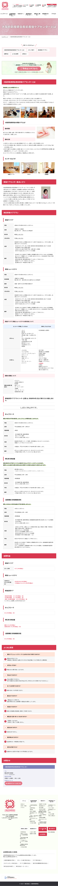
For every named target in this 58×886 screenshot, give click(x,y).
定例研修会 (23, 832)
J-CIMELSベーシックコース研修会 (24, 841)
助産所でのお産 (42, 804)
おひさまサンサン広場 (33, 819)
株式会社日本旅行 (8, 866)
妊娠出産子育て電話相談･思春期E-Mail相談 (42, 812)
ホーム (24, 800)
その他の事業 (33, 823)
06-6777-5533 (9, 773)
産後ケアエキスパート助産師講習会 (24, 835)
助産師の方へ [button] (45, 14)
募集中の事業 (33, 833)
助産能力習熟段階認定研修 (24, 845)
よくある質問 (15, 54)
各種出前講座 (42, 817)
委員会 (31, 809)
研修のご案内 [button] (37, 14)
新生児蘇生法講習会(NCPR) (24, 838)
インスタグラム (25, 5)
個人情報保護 (51, 832)
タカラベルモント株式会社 (10, 863)
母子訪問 (41, 807)
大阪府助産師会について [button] (12, 15)
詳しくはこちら (19, 234)
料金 (49, 812)
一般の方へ (42, 800)
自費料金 (6, 54)
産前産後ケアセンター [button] (29, 14)
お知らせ (23, 804)
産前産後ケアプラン (43, 50)
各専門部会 (32, 808)
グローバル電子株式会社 (23, 860)
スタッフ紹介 (31, 50)
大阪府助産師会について (33, 801)
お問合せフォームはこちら (14, 783)
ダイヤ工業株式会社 (25, 863)
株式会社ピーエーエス (22, 866)
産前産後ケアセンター (33, 813)
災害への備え (24, 805)
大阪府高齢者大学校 (9, 860)
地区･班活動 (33, 811)
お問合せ (44, 5)
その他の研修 (24, 847)
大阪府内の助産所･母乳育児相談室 (42, 823)
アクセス (54, 14)
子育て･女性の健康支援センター (33, 816)
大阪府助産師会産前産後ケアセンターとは (14, 50)
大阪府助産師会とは (33, 805)
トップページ (4, 14)
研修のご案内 (24, 828)
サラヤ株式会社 (37, 860)
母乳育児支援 (42, 809)
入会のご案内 (31, 5)
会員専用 (43, 834)
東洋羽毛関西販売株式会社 (40, 863)
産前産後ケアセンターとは (52, 805)
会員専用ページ (38, 5)
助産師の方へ (33, 828)
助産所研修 (32, 821)
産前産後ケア (42, 805)
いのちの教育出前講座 (42, 815)
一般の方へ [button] (20, 14)
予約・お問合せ (51, 815)
